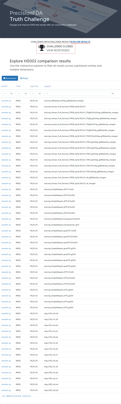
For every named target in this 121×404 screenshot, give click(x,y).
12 (14, 396)
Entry (5, 86)
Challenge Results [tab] (60, 41)
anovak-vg (6, 101)
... (5, 396)
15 (20, 396)
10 (10, 396)
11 (12, 396)
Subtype (34, 86)
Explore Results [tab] (80, 41)
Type (18, 86)
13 (16, 396)
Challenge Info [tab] (40, 41)
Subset (47, 86)
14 (18, 396)
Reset (25, 78)
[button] (55, 48)
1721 (28, 396)
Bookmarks (10, 78)
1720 (24, 396)
